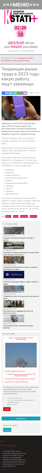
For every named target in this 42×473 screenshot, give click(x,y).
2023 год (33, 216)
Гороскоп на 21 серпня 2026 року (16, 382)
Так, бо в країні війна (14, 398)
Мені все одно (12, 404)
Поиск (16, 216)
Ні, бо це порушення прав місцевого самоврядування (20, 401)
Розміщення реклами (8, 445)
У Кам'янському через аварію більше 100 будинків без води (21, 375)
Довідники (21, 418)
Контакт (3, 441)
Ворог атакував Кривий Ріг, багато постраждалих (21, 338)
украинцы (24, 216)
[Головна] (21, 17)
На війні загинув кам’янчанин (15, 371)
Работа (8, 216)
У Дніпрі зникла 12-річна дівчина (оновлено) (20, 379)
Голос (6, 409)
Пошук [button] (7, 430)
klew (19, 457)
